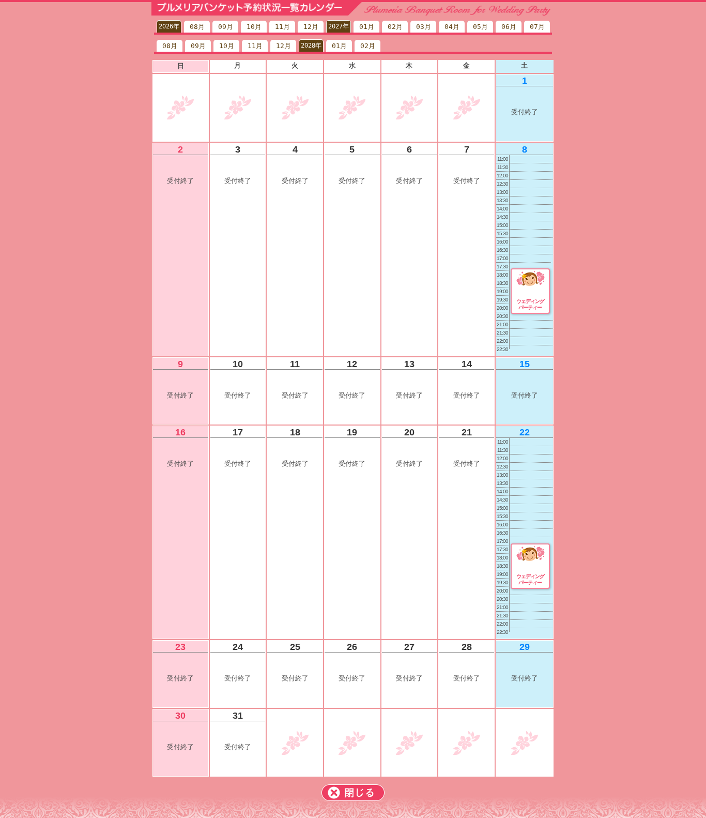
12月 (310, 27)
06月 (508, 27)
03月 (423, 27)
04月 (451, 27)
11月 (282, 27)
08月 (197, 27)
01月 (366, 27)
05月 (480, 27)
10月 (254, 27)
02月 (395, 27)
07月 (537, 27)
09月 (225, 27)
